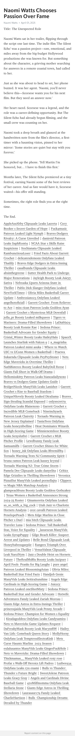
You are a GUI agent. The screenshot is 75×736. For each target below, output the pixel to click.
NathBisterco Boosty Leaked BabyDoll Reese (34, 367)
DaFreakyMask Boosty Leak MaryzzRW (30, 629)
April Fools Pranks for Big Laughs (27, 564)
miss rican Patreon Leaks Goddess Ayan (42, 308)
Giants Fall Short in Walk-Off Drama (28, 372)
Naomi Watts (11, 22)
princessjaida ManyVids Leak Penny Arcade (33, 609)
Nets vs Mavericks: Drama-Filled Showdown (34, 653)
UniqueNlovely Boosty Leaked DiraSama (31, 396)
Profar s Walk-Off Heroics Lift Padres (29, 663)
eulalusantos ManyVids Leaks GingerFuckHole (35, 648)
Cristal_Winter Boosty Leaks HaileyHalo (31, 337)
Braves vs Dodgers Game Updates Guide (31, 382)
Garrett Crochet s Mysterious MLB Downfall (36, 312)
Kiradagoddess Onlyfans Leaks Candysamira (36, 619)
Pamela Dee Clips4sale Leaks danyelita (30, 470)
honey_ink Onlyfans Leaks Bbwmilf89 (37, 451)
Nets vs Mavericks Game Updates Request (32, 624)
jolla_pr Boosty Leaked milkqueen (27, 317)
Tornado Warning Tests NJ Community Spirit (34, 456)
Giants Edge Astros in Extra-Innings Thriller (33, 604)
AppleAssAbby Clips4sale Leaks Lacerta (30, 223)
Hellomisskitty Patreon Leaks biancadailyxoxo (35, 377)
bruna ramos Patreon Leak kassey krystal (31, 461)
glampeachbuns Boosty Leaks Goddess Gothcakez (37, 490)
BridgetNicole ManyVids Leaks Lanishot (30, 387)
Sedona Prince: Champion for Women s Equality (36, 614)
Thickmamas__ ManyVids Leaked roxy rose (33, 658)
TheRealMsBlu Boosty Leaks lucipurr (41, 559)
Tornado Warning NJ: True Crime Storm (31, 466)
